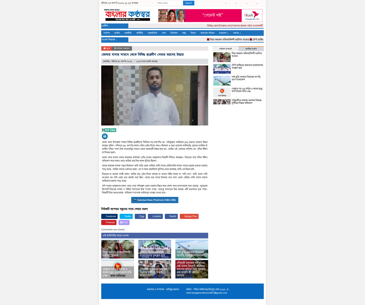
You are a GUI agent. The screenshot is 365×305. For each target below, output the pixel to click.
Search (188, 3)
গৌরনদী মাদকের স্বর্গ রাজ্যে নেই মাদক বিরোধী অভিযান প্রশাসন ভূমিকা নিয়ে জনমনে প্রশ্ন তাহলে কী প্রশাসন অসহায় (191, 269)
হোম (108, 48)
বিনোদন (174, 33)
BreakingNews (254, 302)
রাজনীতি (128, 33)
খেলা (164, 33)
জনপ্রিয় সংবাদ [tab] (251, 48)
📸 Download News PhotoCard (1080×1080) (155, 200)
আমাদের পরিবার (207, 33)
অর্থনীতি (139, 33)
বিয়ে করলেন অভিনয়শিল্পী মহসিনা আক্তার (222, 39)
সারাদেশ (223, 33)
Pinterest (110, 222)
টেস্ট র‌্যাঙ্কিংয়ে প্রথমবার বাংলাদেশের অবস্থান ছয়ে (152, 254)
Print (125, 222)
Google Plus (190, 216)
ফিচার (193, 33)
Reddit (172, 216)
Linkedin (156, 216)
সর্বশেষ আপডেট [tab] (225, 48)
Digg (141, 216)
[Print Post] (105, 136)
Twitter (127, 216)
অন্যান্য (236, 33)
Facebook (110, 216)
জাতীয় (117, 33)
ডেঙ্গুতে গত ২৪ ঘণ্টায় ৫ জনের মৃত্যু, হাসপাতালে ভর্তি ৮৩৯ (117, 272)
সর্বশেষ (107, 33)
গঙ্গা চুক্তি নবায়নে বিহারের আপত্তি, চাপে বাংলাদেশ (190, 254)
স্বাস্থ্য (184, 33)
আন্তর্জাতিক (152, 33)
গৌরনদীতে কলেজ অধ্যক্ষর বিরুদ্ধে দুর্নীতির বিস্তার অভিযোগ (153, 272)
